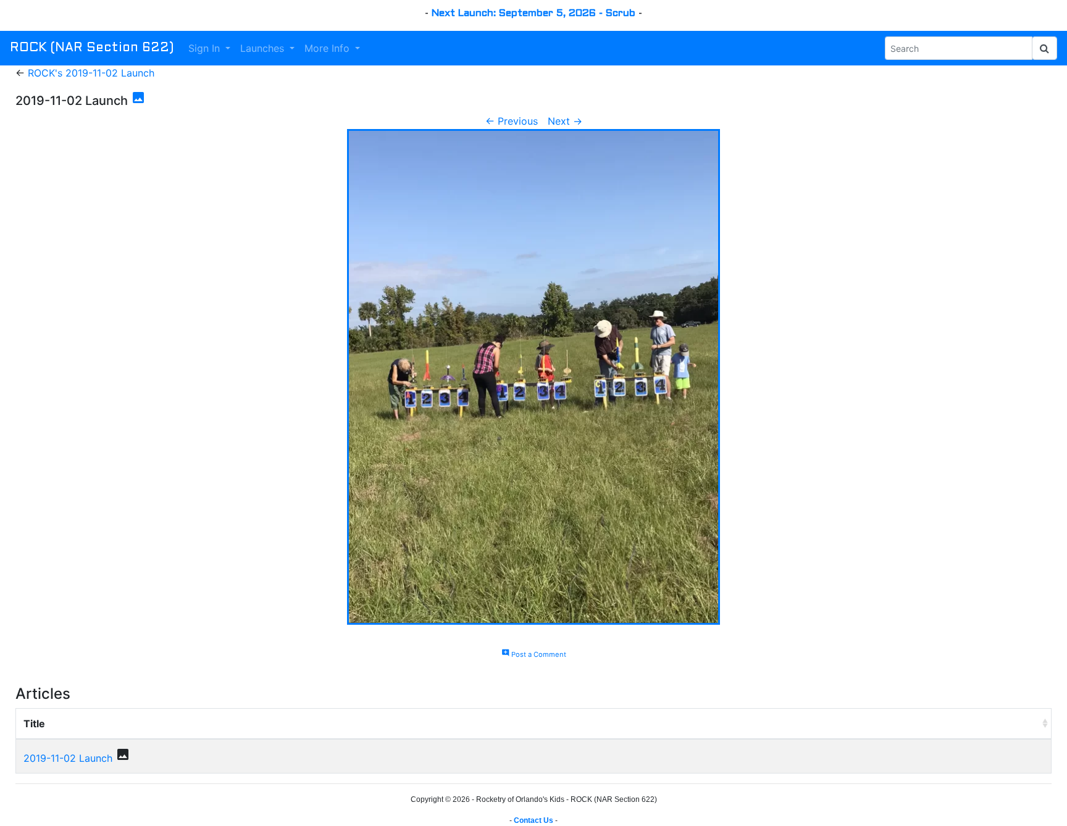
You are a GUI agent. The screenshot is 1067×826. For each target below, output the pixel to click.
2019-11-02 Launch (67, 758)
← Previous (511, 121)
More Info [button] (328, 48)
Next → (565, 121)
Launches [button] (263, 48)
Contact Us (533, 820)
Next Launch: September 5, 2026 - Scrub (533, 13)
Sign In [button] (205, 48)
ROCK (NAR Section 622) (92, 48)
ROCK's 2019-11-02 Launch (91, 73)
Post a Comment (533, 654)
